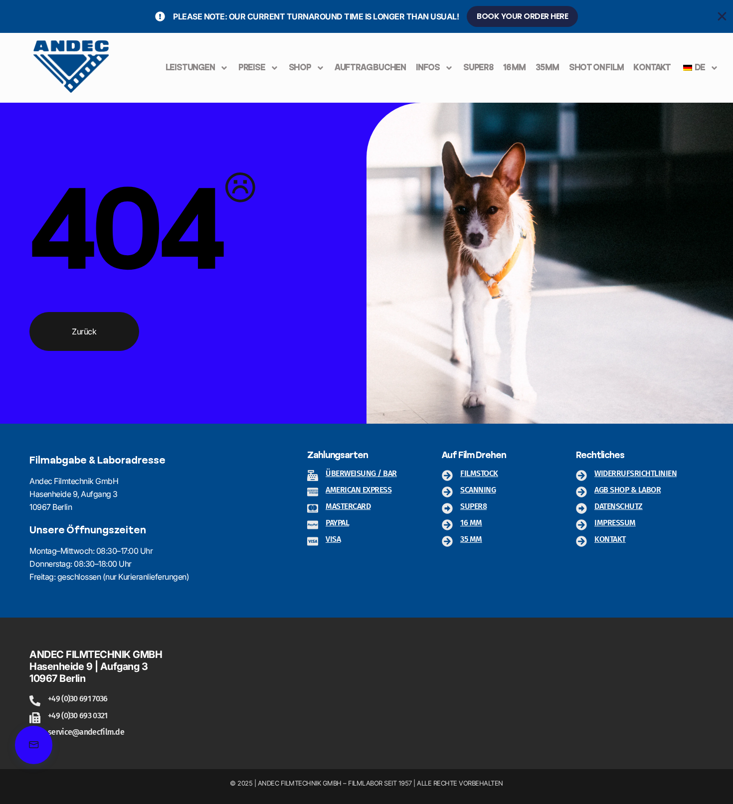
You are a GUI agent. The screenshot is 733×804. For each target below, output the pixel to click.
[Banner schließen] (722, 16)
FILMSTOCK (479, 473)
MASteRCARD (348, 506)
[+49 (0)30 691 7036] (34, 700)
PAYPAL (337, 522)
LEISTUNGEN (190, 68)
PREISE (251, 68)
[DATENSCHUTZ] (581, 508)
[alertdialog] (366, 16)
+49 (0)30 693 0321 (77, 715)
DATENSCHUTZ (618, 506)
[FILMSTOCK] (447, 475)
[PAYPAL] (312, 524)
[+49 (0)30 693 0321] (34, 717)
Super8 (473, 506)
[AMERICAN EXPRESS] (312, 491)
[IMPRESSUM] (581, 524)
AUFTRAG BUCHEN (370, 68)
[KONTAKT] (581, 541)
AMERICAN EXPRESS (358, 489)
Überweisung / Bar (361, 473)
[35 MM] (447, 541)
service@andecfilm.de (86, 732)
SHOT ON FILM (596, 68)
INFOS (428, 68)
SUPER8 (478, 68)
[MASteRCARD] (312, 508)
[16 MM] (447, 524)
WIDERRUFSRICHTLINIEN (635, 473)
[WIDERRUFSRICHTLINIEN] (581, 475)
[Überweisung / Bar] (312, 475)
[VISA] (312, 541)
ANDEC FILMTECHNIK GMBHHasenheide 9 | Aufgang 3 (95, 660)
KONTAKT (652, 68)
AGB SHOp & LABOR (627, 489)
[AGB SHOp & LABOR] (581, 491)
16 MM (514, 68)
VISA (333, 539)
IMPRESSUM (615, 522)
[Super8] (447, 508)
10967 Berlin (57, 678)
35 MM (547, 68)
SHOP (300, 68)
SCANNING (478, 489)
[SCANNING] (447, 491)
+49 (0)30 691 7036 (77, 698)
